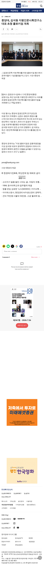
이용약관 (29, 501)
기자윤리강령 (20, 504)
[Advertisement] (22, 365)
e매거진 (34, 1)
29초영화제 (19, 545)
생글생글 (32, 541)
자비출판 (24, 1)
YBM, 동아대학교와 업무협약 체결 (17, 185)
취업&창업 (14, 11)
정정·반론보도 (31, 504)
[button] (40, 1)
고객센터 (4, 508)
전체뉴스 (5, 11)
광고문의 (21, 501)
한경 (6, 493)
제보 (29, 1)
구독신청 (13, 501)
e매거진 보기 (22, 325)
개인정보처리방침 (7, 504)
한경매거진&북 (6, 1)
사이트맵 (13, 508)
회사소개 (4, 501)
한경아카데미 (6, 541)
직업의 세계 (25, 11)
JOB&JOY (7, 16)
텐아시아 (18, 541)
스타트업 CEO (37, 11)
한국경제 (4, 538)
